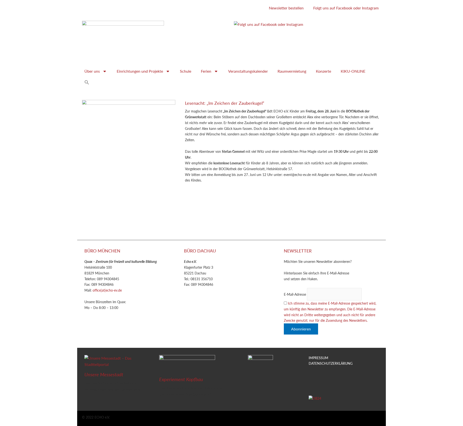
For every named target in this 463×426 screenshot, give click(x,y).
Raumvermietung (292, 71)
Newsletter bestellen (286, 8)
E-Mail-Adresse (295, 294)
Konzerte (323, 71)
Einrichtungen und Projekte (140, 71)
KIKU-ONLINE (353, 71)
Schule (185, 71)
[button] (87, 82)
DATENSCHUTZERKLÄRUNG (331, 363)
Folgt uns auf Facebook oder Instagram (346, 8)
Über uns (92, 71)
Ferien (206, 71)
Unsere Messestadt (103, 374)
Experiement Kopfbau (181, 379)
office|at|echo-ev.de (107, 290)
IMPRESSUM (318, 357)
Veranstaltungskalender (248, 71)
